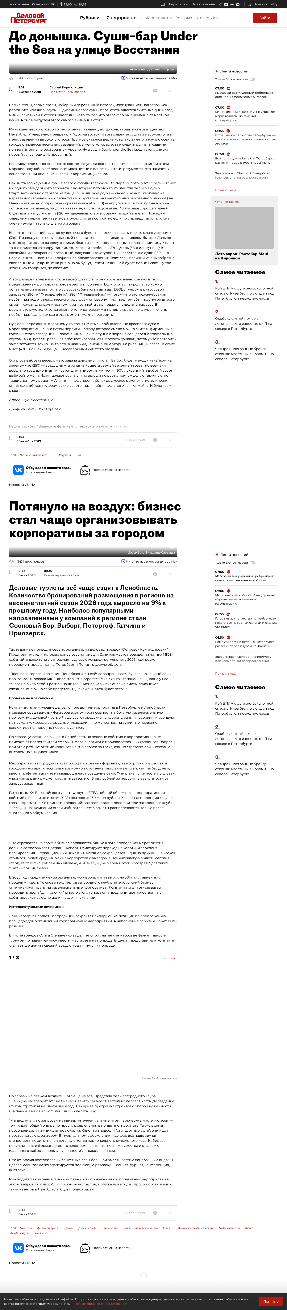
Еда (78, 455)
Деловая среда (87, 1228)
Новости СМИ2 (22, 485)
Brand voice (40, 1233)
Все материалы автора (67, 92)
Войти (264, 18)
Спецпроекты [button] (123, 17)
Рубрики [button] (90, 17)
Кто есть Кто (208, 18)
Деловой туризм (48, 1228)
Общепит (64, 455)
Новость (26, 1228)
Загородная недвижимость (195, 1228)
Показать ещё (226, 190)
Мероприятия (158, 18)
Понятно (271, 1301)
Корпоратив (109, 1228)
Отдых (168, 1228)
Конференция (19, 1233)
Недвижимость (229, 1228)
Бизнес (249, 1228)
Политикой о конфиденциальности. (102, 1304)
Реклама (183, 18)
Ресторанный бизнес (33, 455)
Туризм (68, 1228)
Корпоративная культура (140, 1228)
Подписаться (177, 4)
